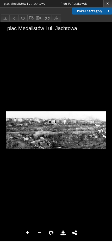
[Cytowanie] (47, 18)
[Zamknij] (107, 3)
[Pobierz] (5, 18)
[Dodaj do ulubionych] (23, 18)
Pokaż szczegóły (89, 11)
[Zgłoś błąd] (56, 18)
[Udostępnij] (14, 18)
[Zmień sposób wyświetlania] (31, 18)
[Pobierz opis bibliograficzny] (38, 18)
